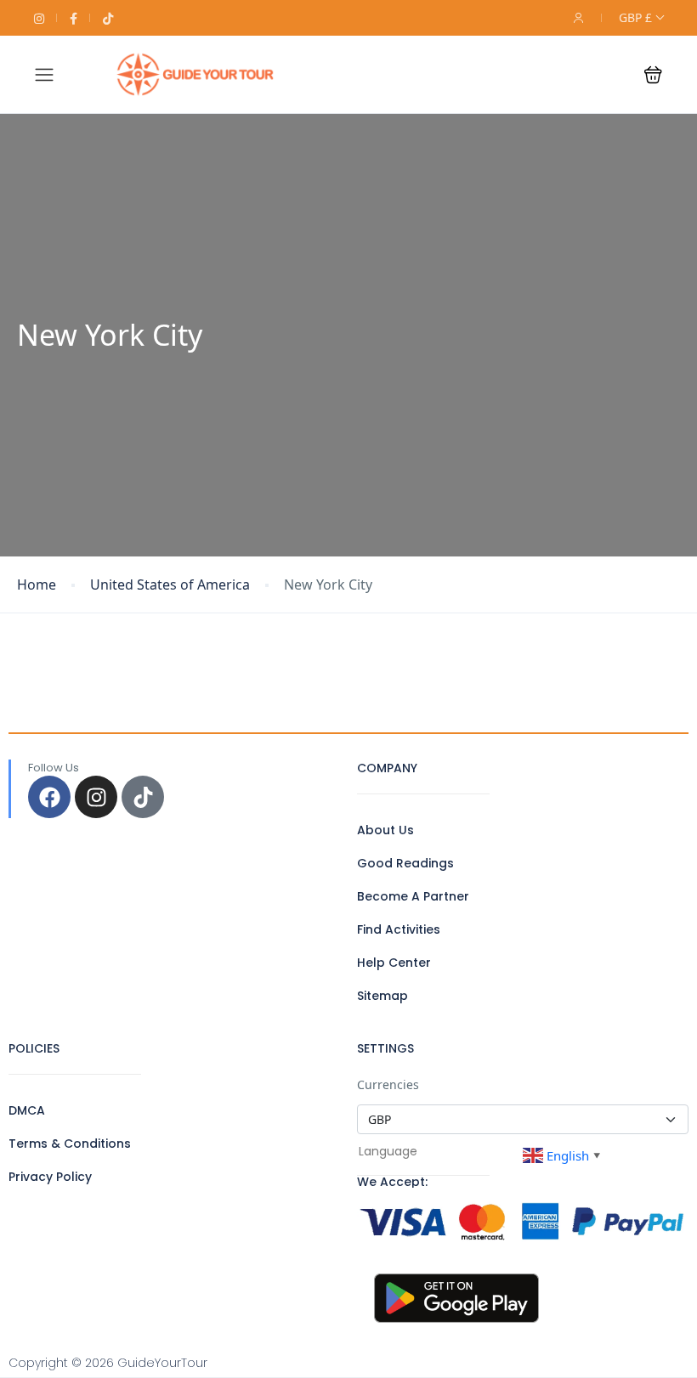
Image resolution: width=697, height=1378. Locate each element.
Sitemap (382, 995)
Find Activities (398, 929)
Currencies (388, 1084)
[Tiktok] (143, 797)
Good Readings (405, 863)
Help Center (394, 962)
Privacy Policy (50, 1176)
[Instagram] (96, 797)
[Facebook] (49, 797)
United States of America (170, 585)
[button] (653, 74)
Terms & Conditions (69, 1143)
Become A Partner (413, 896)
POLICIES (34, 1048)
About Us (385, 830)
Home (36, 585)
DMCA (26, 1110)
